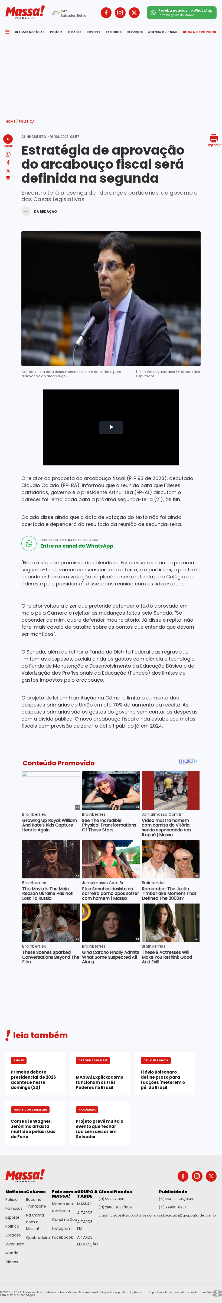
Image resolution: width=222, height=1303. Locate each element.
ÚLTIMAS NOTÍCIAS (29, 32)
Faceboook (62, 1237)
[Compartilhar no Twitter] (8, 171)
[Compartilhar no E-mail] (8, 178)
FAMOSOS (114, 32)
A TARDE (84, 1212)
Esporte (12, 1217)
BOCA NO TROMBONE (200, 32)
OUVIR (8, 146)
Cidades (13, 1235)
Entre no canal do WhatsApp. (77, 546)
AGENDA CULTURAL (163, 32)
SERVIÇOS (135, 32)
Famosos (13, 1208)
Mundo (11, 1253)
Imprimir (214, 144)
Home (11, 121)
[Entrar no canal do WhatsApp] (29, 543)
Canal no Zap (64, 1219)
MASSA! (84, 1204)
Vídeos (11, 1262)
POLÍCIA (56, 32)
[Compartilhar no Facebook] (8, 164)
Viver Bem (14, 1244)
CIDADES (74, 32)
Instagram (61, 1228)
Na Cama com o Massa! (35, 1221)
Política (27, 121)
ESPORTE (93, 32)
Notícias (15, 1192)
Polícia (11, 1199)
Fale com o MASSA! (64, 1194)
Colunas (36, 1192)
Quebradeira (38, 1237)
